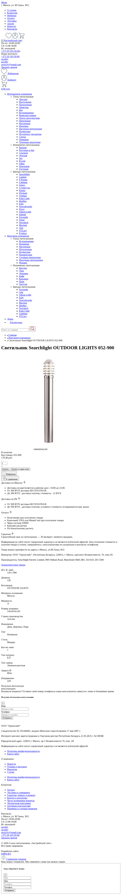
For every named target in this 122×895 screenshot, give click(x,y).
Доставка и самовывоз (18, 792)
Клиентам (12, 13)
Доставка (12, 21)
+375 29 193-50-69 (10, 51)
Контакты (12, 29)
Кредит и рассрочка (17, 798)
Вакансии (12, 769)
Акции (10, 23)
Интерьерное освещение (19, 94)
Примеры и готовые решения (22, 808)
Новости (11, 26)
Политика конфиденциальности (23, 751)
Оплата (11, 18)
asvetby (4, 59)
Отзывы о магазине (17, 766)
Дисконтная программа (19, 803)
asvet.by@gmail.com (11, 64)
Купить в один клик (20, 469)
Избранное (13, 73)
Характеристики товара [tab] (13, 565)
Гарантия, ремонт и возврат (21, 795)
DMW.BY (6, 854)
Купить (5, 469)
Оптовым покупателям (18, 806)
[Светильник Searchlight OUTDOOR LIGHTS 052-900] (45, 449)
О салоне (11, 10)
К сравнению (12, 479)
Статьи (10, 772)
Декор (10, 319)
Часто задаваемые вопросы (21, 800)
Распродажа (16, 322)
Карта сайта (13, 754)
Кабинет (11, 80)
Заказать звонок (9, 67)
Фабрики (11, 15)
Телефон (5, 712)
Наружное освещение (18, 236)
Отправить (7, 718)
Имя (3, 706)
